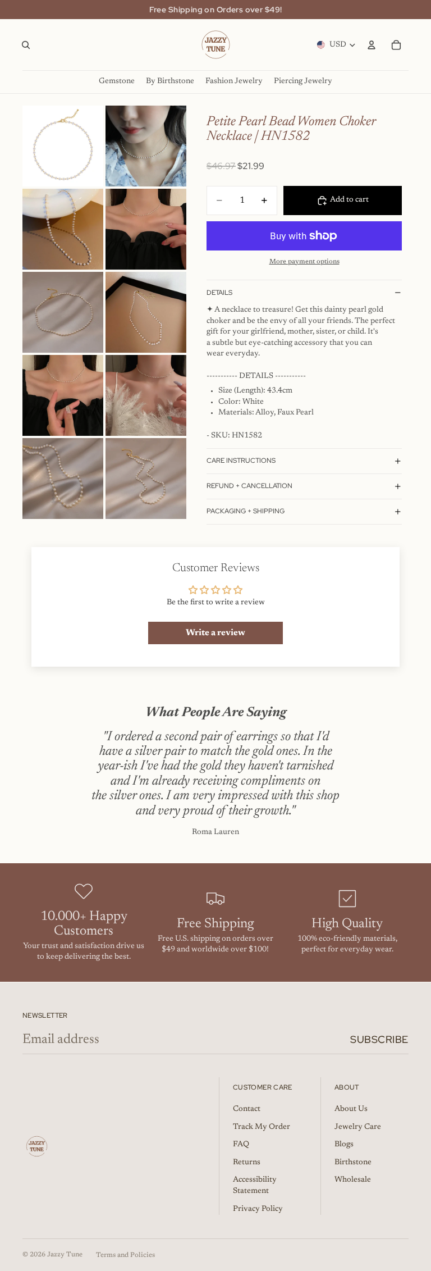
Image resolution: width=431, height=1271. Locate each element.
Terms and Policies (125, 1255)
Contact (246, 1109)
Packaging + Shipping (246, 511)
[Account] (371, 45)
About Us (351, 1109)
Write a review (215, 632)
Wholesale (352, 1180)
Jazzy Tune (64, 1254)
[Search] (25, 45)
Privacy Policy (258, 1209)
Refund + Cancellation (249, 485)
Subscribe (379, 1039)
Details (219, 292)
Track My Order (261, 1127)
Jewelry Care (357, 1127)
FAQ (241, 1145)
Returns (246, 1163)
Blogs (344, 1145)
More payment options (304, 261)
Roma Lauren (215, 832)
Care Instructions (241, 460)
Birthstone (353, 1163)
